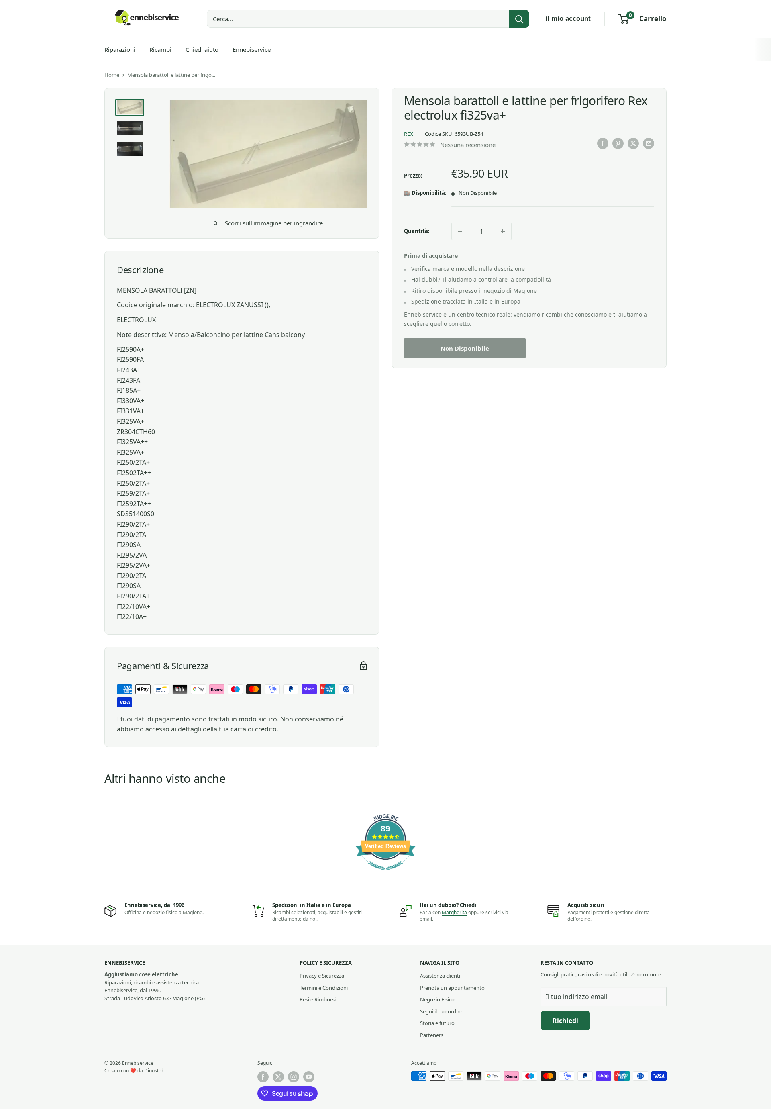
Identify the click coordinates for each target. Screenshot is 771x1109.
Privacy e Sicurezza (322, 975)
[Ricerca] (519, 19)
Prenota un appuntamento (452, 987)
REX (408, 134)
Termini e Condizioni (324, 987)
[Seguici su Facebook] (263, 1076)
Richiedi (565, 1020)
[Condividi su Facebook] (602, 143)
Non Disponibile (465, 349)
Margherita (454, 912)
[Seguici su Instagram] (293, 1076)
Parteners (431, 1035)
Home (111, 74)
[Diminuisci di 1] (460, 231)
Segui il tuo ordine (441, 1011)
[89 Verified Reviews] (385, 873)
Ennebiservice (252, 49)
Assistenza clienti (440, 975)
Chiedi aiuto (202, 49)
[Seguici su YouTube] (308, 1076)
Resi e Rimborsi (318, 999)
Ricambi (160, 49)
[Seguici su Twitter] (278, 1076)
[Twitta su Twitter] (633, 143)
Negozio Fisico (437, 999)
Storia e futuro (437, 1023)
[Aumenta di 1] (502, 231)
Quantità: (417, 231)
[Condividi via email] (648, 143)
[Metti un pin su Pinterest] (618, 143)
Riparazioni (119, 49)
